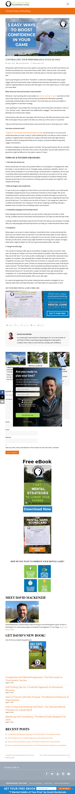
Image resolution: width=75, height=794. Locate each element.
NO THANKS (27, 422)
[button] (28, 374)
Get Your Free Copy (27, 415)
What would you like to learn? (27, 399)
